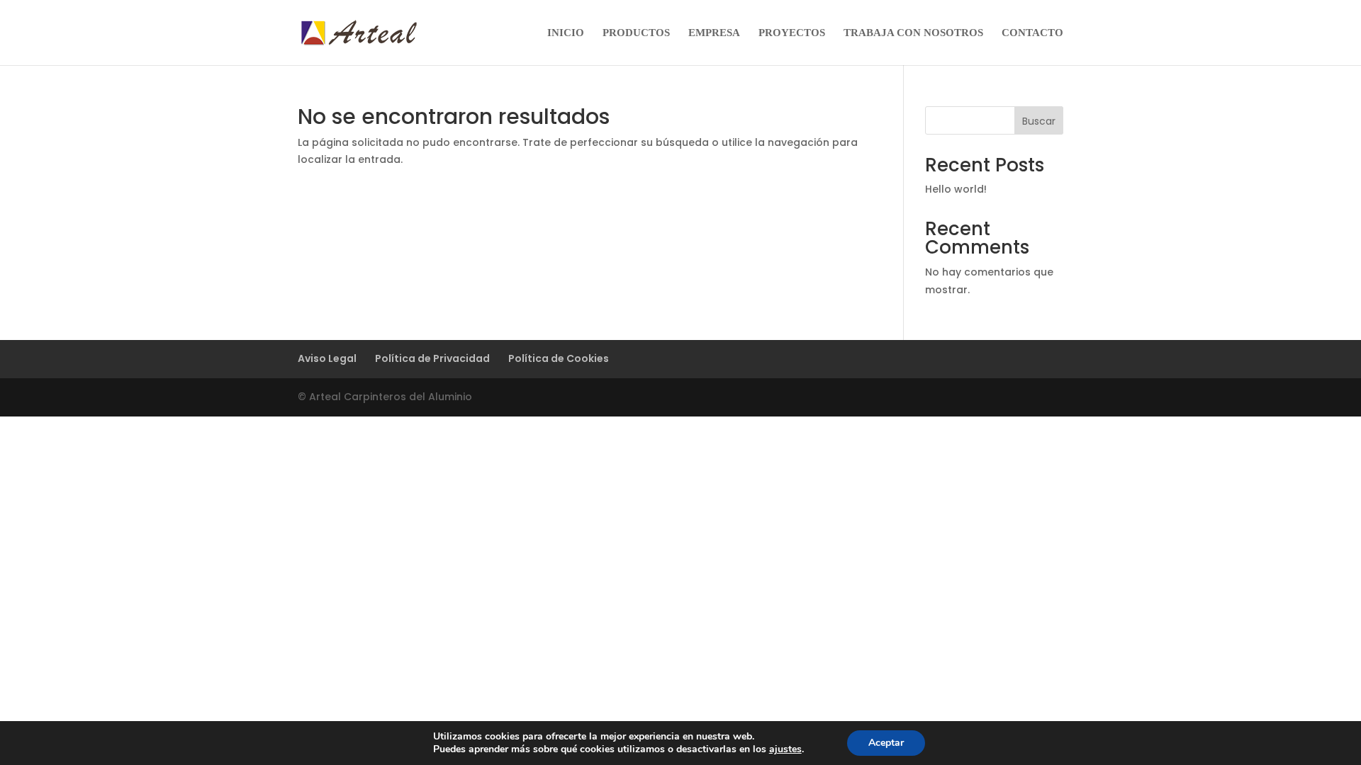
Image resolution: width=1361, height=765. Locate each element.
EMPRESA (714, 33)
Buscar (1038, 121)
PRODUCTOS (636, 33)
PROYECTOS (791, 33)
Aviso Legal (327, 358)
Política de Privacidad (432, 358)
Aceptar (886, 742)
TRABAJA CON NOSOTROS (913, 33)
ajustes (785, 749)
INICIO (565, 33)
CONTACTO (1032, 33)
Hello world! (956, 189)
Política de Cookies (558, 358)
